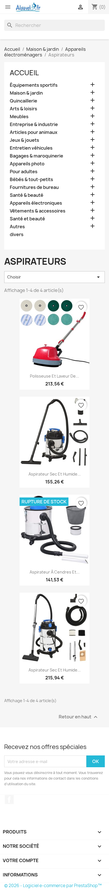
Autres (17, 227)
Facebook (9, 799)
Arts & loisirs (23, 109)
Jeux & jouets (24, 140)
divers (16, 234)
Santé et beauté (27, 219)
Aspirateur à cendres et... (55, 572)
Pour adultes (23, 172)
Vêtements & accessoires (37, 211)
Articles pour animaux (33, 132)
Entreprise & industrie (34, 124)
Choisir (54, 277)
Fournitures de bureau (34, 187)
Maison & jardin (26, 93)
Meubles (19, 117)
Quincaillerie (23, 101)
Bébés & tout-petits (31, 179)
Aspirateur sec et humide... (55, 474)
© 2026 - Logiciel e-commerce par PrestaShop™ (53, 886)
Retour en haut (79, 717)
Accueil (24, 72)
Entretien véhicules (31, 148)
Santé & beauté (26, 195)
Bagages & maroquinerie (36, 156)
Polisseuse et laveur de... (54, 376)
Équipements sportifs (34, 85)
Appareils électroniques (36, 203)
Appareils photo (27, 164)
